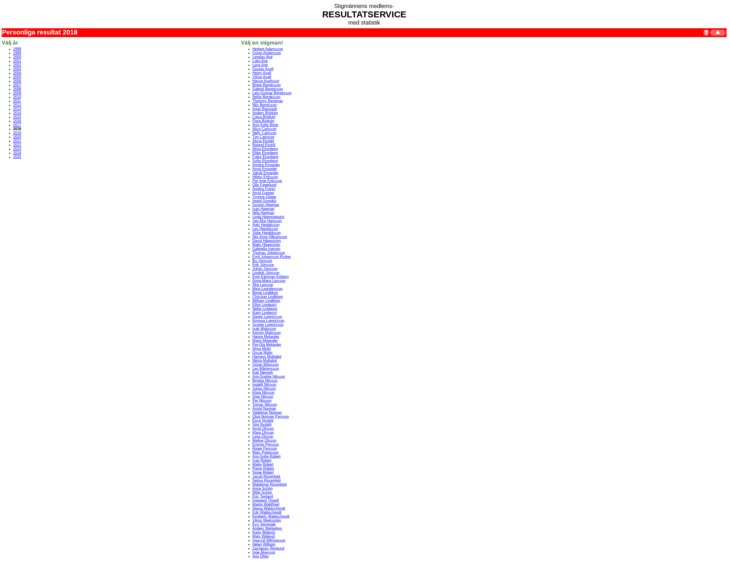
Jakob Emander (265, 173)
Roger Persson (264, 449)
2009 (17, 93)
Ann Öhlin (260, 556)
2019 (17, 133)
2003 (17, 69)
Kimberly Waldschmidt (270, 516)
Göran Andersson (266, 53)
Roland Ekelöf (263, 145)
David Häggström (266, 241)
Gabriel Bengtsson (267, 89)
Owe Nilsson (262, 397)
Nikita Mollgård (264, 361)
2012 (17, 105)
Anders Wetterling (267, 528)
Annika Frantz (263, 189)
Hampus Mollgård (266, 357)
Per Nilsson (261, 401)
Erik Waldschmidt (266, 512)
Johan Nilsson (264, 389)
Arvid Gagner (263, 193)
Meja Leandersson (267, 289)
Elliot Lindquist (264, 305)
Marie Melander (265, 341)
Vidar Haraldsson (266, 233)
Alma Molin (261, 349)
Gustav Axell (262, 69)
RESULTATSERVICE (364, 14)
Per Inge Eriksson (267, 181)
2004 (17, 73)
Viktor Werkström (266, 520)
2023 (17, 149)
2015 (17, 117)
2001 (17, 61)
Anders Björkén (265, 113)
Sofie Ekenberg (265, 161)
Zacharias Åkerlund (268, 548)
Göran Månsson (265, 365)
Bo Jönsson (262, 261)
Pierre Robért (263, 469)
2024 (17, 153)
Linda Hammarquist (268, 217)
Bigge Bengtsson (266, 85)
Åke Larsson (262, 285)
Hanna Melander (265, 337)
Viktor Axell (261, 77)
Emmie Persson (265, 445)
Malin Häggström (266, 245)
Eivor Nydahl (262, 421)
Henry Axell (261, 73)
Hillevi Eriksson (265, 177)
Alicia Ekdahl (263, 141)
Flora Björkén (263, 121)
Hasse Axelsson (265, 81)
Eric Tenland (262, 497)
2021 (17, 141)
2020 (17, 137)
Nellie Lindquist (264, 309)
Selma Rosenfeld (266, 481)
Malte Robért (262, 465)
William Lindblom (266, 301)
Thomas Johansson (268, 253)
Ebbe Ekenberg (265, 153)
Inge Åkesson (263, 552)
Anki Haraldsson (265, 225)
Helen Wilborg (263, 544)
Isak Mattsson (264, 329)
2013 (17, 109)
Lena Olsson (262, 437)
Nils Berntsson (264, 105)
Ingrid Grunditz (264, 201)
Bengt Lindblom (265, 293)
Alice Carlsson (264, 129)
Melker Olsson (264, 441)
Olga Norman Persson (270, 417)
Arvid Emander (264, 169)
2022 (17, 145)
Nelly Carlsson (264, 133)
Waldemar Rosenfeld (269, 485)
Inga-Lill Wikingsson (268, 540)
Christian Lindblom (267, 297)
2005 (17, 77)
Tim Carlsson (263, 137)
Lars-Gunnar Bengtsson (271, 93)
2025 (17, 157)
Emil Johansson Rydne (271, 257)
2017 (17, 125)
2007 (17, 85)
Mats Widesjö (263, 536)
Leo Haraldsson (265, 229)
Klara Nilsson (263, 393)
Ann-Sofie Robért (266, 457)
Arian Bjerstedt (264, 109)
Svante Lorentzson (267, 325)
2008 (17, 89)
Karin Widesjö (263, 532)
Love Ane (260, 65)
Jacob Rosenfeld (266, 477)
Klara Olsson (263, 433)
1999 (17, 53)
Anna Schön (262, 489)
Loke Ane (260, 61)
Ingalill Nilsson (264, 385)
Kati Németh (262, 373)
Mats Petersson (265, 453)
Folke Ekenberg (265, 157)
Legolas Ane (262, 57)
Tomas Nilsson (264, 405)
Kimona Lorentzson (268, 321)
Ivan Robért (261, 461)
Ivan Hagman (263, 209)
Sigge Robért (263, 473)
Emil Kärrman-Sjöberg (270, 277)
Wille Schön (262, 493)
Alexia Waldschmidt (268, 508)
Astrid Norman (264, 409)
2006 (17, 81)
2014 (17, 113)
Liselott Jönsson (265, 273)
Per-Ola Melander (266, 345)
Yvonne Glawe (264, 197)
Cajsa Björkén (263, 117)
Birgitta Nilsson (264, 381)
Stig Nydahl (261, 425)
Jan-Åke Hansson (267, 221)
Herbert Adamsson (267, 49)
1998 (17, 49)
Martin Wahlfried (265, 505)
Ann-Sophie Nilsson (268, 377)
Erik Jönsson (263, 265)
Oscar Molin (262, 353)
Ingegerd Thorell (265, 501)
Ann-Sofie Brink (265, 125)
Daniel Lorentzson (267, 317)
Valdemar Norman (267, 413)
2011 (17, 101)
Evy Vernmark (264, 524)
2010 (17, 97)
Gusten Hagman (265, 205)
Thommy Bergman (267, 101)
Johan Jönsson (264, 269)
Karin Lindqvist (264, 313)
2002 (17, 65)
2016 (17, 121)
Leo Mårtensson (265, 369)
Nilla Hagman (263, 213)
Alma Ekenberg (265, 149)
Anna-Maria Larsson (268, 281)
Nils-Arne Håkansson (269, 237)
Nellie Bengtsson (266, 97)
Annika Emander (266, 165)
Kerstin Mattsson (266, 333)
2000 (17, 57)
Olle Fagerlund (264, 185)
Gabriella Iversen (266, 249)
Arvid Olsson (263, 429)
